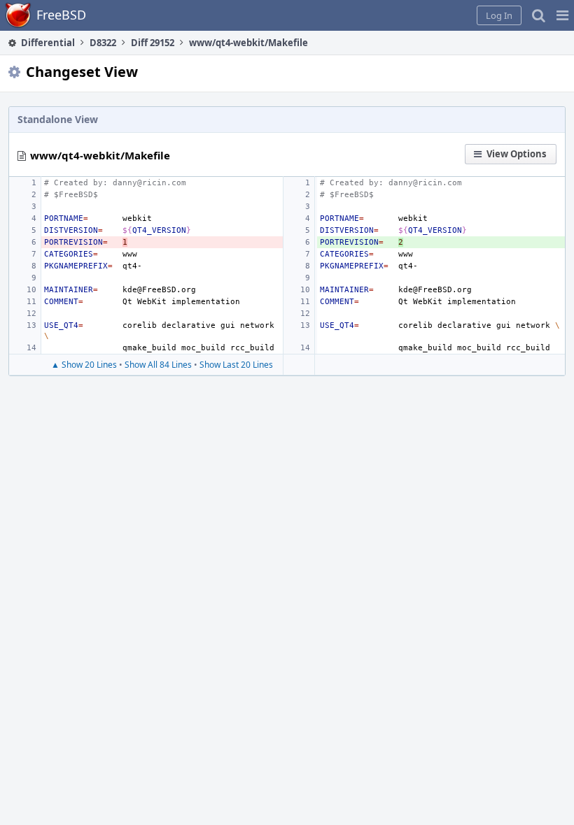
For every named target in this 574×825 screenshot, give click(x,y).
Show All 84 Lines (158, 365)
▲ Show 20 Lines (84, 365)
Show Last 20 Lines (236, 365)
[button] (562, 15)
